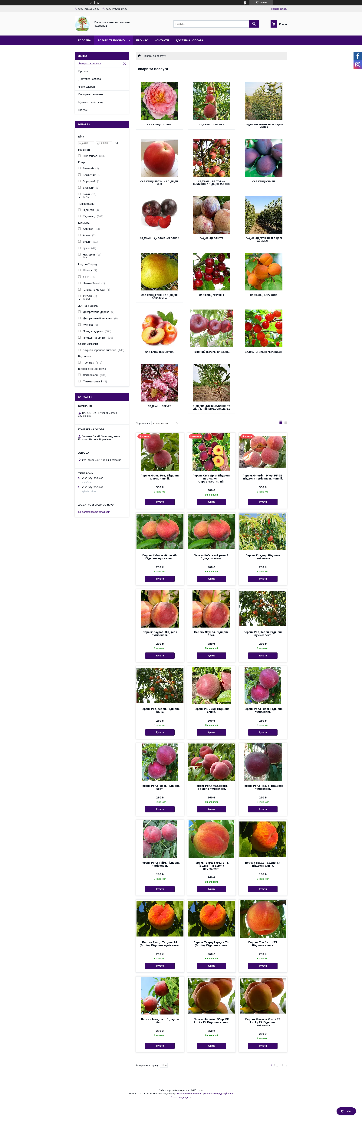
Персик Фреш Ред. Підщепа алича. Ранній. (160, 477)
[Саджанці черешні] (211, 271)
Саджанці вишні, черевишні (263, 352)
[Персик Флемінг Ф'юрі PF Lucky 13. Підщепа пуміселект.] (263, 995)
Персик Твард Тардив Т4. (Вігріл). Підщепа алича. (211, 944)
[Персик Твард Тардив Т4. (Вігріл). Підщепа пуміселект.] (160, 918)
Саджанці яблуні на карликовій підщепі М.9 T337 (211, 182)
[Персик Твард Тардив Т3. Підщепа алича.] (263, 839)
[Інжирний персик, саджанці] (211, 328)
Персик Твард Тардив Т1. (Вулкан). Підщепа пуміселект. (211, 865)
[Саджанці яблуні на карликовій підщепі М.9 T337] (211, 158)
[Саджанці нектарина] (159, 328)
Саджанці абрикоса (263, 295)
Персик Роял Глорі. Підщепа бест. (159, 787)
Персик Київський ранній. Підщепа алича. (211, 557)
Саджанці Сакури (159, 406)
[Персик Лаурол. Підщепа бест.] (211, 608)
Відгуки (82, 109)
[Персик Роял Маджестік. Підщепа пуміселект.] (211, 762)
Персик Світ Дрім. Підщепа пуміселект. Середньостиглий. (211, 478)
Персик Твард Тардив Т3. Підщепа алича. (263, 864)
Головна (84, 40)
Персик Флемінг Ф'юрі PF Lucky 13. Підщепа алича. (211, 1021)
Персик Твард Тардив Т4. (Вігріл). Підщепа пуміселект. (160, 944)
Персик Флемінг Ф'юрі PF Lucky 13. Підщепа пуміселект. (262, 1022)
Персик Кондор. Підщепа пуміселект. (262, 557)
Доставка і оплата (189, 40)
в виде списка (285, 423)
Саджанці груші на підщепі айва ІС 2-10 (159, 296)
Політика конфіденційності (218, 1093)
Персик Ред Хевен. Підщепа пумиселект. (262, 634)
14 (281, 1065)
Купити (160, 502)
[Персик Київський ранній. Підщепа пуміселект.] (160, 531)
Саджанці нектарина (159, 352)
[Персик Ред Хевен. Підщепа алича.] (160, 685)
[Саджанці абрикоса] (263, 271)
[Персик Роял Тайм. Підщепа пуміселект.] (160, 839)
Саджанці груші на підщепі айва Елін (263, 239)
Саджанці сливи (263, 181)
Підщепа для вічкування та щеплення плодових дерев (211, 407)
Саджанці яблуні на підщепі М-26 (159, 182)
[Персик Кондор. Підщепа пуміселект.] (263, 531)
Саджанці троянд (159, 124)
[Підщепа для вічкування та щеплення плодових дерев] (211, 382)
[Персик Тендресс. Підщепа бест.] (160, 995)
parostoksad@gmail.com (96, 511)
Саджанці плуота (211, 238)
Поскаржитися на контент (189, 1093)
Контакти (162, 40)
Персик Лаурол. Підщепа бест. (211, 634)
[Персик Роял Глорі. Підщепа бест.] (160, 762)
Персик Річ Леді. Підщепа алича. (211, 710)
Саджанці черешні (211, 295)
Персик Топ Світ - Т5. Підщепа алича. (263, 944)
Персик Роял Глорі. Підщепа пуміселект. (262, 710)
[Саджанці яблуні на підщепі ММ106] (263, 101)
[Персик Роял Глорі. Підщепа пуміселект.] (263, 685)
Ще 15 (85, 197)
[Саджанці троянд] (159, 101)
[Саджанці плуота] (211, 215)
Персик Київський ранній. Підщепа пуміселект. (159, 557)
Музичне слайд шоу (90, 102)
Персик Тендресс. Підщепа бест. (160, 1021)
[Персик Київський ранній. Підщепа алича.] (211, 531)
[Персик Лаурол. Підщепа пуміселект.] (160, 608)
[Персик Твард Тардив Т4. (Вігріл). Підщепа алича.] (211, 918)
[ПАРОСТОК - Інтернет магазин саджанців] (82, 30)
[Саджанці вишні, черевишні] (263, 328)
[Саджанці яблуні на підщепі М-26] (159, 158)
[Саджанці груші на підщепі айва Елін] (263, 215)
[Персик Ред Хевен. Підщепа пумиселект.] (263, 608)
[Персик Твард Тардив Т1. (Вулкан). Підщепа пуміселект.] (211, 839)
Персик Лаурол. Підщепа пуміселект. (160, 634)
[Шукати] (254, 24)
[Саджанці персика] (211, 101)
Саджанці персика (211, 124)
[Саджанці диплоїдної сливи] (159, 215)
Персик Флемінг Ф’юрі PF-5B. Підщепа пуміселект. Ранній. (263, 477)
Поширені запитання (91, 94)
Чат (349, 1111)
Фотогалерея (86, 86)
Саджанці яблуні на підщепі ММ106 (264, 126)
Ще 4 (84, 257)
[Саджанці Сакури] (159, 382)
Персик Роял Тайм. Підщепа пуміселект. (159, 864)
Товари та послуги (111, 40)
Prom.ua (198, 1090)
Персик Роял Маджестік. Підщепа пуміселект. (211, 787)
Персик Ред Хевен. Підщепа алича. (159, 710)
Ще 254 (86, 299)
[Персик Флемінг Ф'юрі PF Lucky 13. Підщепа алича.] (211, 995)
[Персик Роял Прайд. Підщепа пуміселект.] (263, 762)
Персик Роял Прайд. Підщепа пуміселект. (262, 787)
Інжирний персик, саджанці (211, 352)
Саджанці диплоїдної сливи (159, 238)
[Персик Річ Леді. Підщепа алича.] (211, 685)
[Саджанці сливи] (263, 158)
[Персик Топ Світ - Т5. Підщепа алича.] (263, 918)
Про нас (142, 40)
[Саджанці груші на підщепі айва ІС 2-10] (159, 271)
